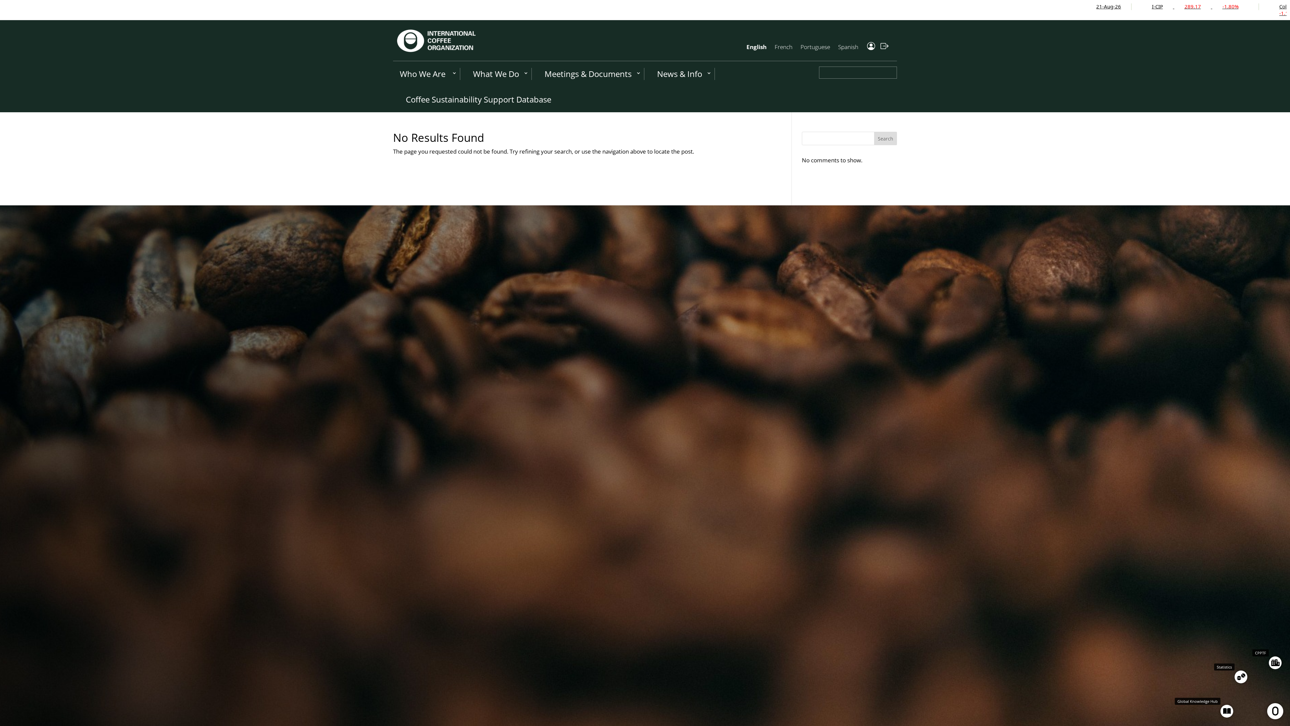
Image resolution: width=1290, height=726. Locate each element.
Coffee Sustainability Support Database (478, 99)
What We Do (496, 73)
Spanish (848, 47)
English (756, 47)
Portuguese (815, 47)
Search (885, 138)
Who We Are (422, 73)
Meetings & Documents (588, 73)
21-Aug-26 (950, 6)
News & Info (679, 73)
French (783, 47)
